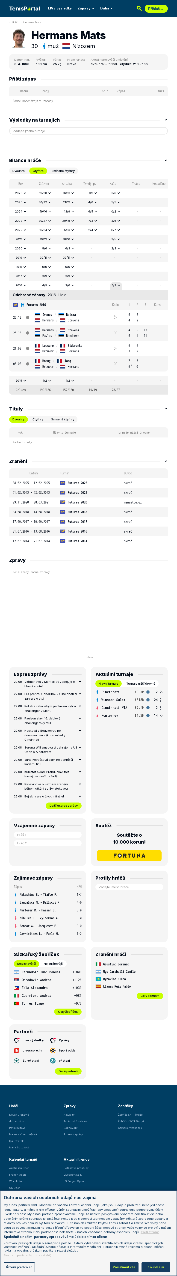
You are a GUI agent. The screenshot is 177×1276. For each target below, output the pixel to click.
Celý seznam (150, 995)
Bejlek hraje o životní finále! (44, 796)
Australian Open (19, 1168)
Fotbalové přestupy (76, 1168)
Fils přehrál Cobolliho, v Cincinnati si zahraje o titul (50, 696)
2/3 (113, 248)
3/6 (113, 193)
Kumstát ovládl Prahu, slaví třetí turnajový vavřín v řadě (47, 774)
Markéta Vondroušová (23, 1134)
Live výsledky (33, 1040)
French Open (17, 1174)
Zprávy (64, 1040)
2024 (18, 211)
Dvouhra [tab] (18, 171)
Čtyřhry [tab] (37, 419)
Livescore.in (32, 1050)
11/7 (113, 230)
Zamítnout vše (124, 1267)
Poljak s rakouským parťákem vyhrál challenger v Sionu (50, 708)
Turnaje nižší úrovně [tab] (140, 683)
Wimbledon (16, 1181)
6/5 (90, 211)
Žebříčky (125, 1106)
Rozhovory (70, 1127)
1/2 (45, 380)
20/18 (66, 220)
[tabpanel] (88, 287)
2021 (18, 239)
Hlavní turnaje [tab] (108, 683)
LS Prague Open (74, 1181)
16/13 (66, 193)
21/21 (66, 202)
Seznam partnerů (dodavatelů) (27, 1255)
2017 (18, 276)
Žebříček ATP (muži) (130, 1114)
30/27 (42, 220)
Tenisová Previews (75, 1121)
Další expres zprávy (64, 805)
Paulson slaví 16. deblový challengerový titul (42, 720)
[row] (88, 193)
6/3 (67, 248)
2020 (18, 248)
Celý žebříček (68, 1011)
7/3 (90, 220)
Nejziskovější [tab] (26, 963)
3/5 (113, 239)
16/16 (66, 239)
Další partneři (68, 1071)
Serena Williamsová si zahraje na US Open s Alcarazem (50, 750)
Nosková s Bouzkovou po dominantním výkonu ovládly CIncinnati (44, 735)
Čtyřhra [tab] (38, 171)
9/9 (44, 267)
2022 (18, 230)
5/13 (67, 230)
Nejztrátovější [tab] (53, 963)
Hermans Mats (32, 22)
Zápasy (84, 8)
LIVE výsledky (60, 8)
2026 (18, 193)
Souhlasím (156, 1267)
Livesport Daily (73, 1174)
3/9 (44, 276)
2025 (18, 202)
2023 (18, 220)
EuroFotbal (31, 1060)
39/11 (43, 257)
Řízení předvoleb (19, 1267)
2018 (18, 267)
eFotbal (64, 1060)
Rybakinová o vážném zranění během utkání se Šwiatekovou (46, 786)
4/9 (44, 285)
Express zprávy (73, 1134)
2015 (18, 380)
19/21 (43, 239)
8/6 (44, 248)
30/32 (42, 202)
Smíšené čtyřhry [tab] (63, 171)
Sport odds (67, 1050)
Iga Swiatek (16, 1141)
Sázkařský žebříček (130, 1127)
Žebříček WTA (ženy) (131, 1121)
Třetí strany (150, 1232)
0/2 (113, 211)
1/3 (114, 285)
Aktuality (69, 1114)
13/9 (67, 211)
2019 (18, 257)
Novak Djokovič (19, 1114)
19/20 (43, 193)
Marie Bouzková (19, 1147)
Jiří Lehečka (16, 1121)
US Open (15, 1187)
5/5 (113, 202)
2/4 (90, 230)
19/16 (43, 211)
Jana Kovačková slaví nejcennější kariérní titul (48, 762)
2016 (18, 285)
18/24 (43, 230)
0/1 (91, 193)
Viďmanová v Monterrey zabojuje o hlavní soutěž (49, 684)
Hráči (15, 22)
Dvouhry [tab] (18, 419)
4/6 (90, 202)
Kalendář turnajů (23, 1159)
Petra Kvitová (17, 1127)
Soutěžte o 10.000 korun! (129, 838)
